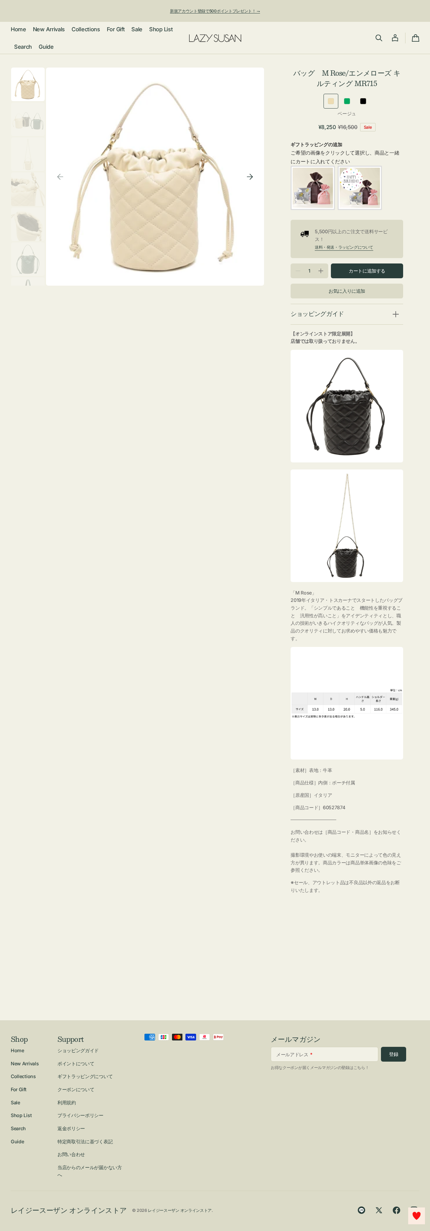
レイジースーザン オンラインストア (180, 1210)
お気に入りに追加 (347, 291)
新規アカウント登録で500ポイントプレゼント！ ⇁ (215, 10)
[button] (379, 38)
